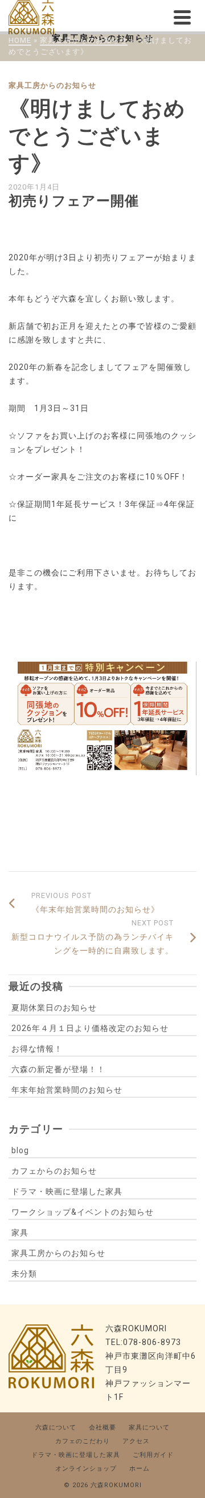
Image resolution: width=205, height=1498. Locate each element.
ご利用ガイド (153, 1455)
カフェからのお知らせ (54, 1170)
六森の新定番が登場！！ (58, 1069)
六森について (55, 1427)
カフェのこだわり (82, 1441)
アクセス (136, 1441)
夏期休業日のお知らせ (54, 1007)
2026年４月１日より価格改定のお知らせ (90, 1028)
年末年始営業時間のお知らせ (66, 1089)
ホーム (139, 1468)
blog (20, 1150)
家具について (149, 1427)
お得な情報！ (37, 1048)
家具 (19, 1232)
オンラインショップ (86, 1468)
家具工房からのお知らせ (52, 85)
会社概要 (102, 1427)
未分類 (24, 1273)
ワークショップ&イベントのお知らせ (82, 1212)
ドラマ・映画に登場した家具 (66, 1191)
